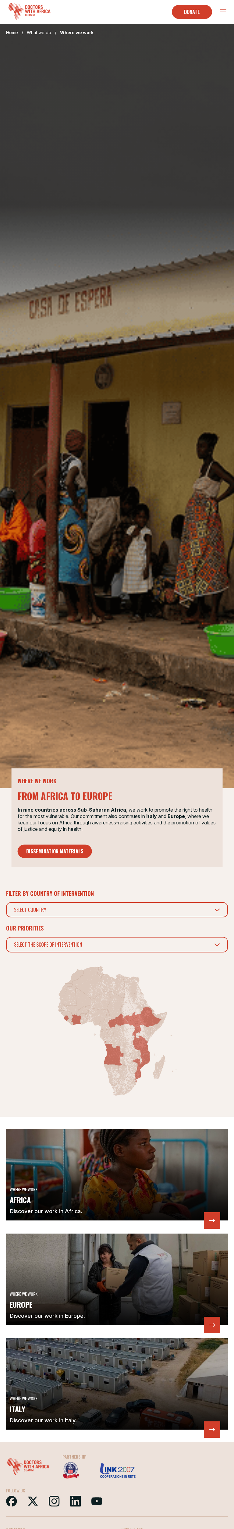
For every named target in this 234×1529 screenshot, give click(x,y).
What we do (39, 32)
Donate (192, 12)
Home (12, 32)
